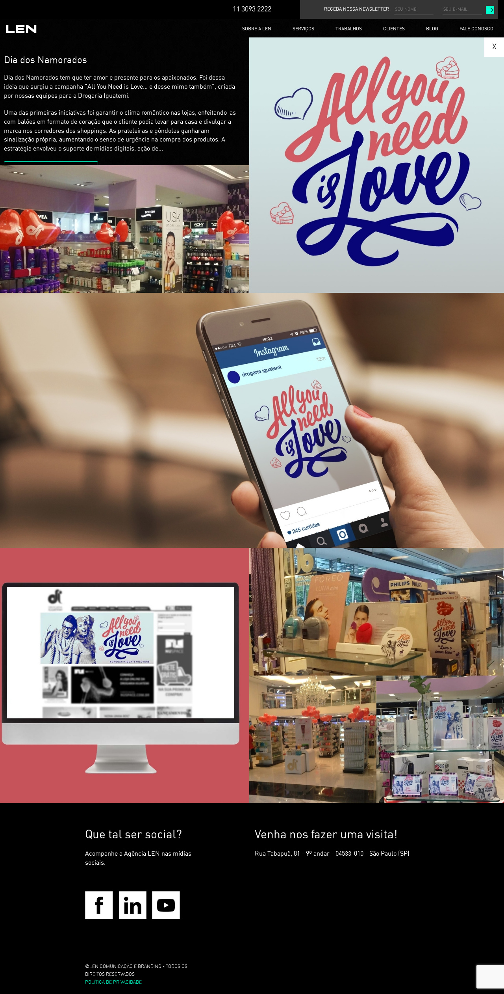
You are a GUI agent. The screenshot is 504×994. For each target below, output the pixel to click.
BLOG (432, 28)
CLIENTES (394, 28)
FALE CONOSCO (476, 28)
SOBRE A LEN (256, 28)
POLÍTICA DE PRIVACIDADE (113, 982)
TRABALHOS (348, 28)
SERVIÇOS (303, 28)
